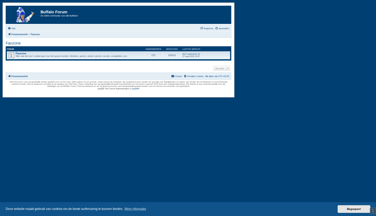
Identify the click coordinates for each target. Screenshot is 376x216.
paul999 (135, 88)
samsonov (192, 54)
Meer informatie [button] (135, 209)
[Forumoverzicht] (24, 15)
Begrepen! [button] (354, 209)
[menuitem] (11, 28)
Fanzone (13, 43)
